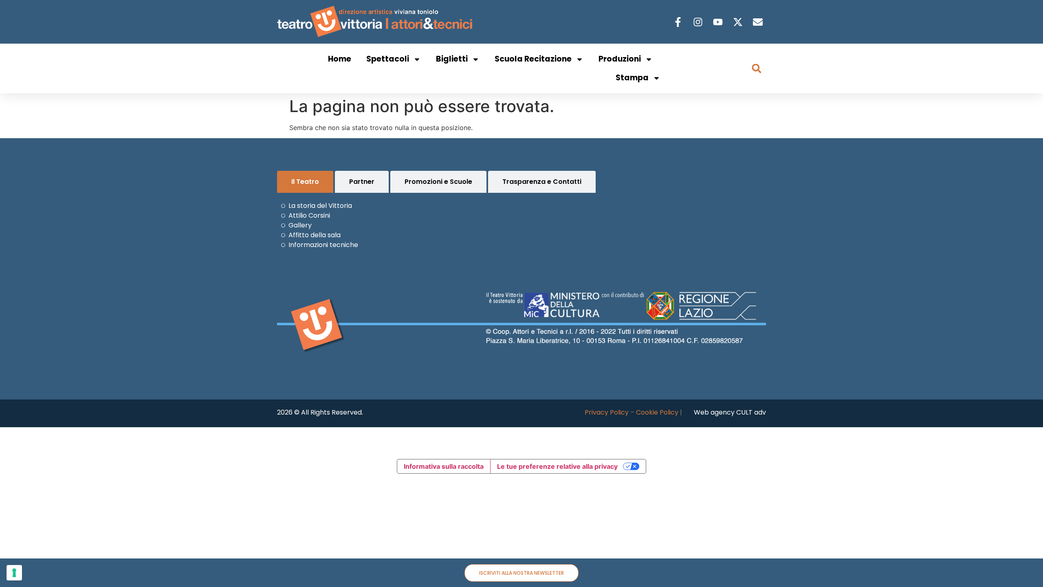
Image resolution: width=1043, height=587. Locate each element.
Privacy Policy (607, 412)
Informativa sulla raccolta (444, 466)
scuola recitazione (533, 58)
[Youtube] (719, 22)
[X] (739, 22)
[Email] (759, 22)
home (339, 58)
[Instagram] (699, 22)
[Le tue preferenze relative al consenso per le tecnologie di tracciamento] (14, 572)
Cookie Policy (657, 412)
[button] (756, 68)
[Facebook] (679, 22)
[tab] (305, 182)
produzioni (620, 58)
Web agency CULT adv (730, 412)
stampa (632, 77)
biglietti (452, 58)
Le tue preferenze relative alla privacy (557, 466)
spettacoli (387, 58)
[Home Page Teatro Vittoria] (376, 22)
